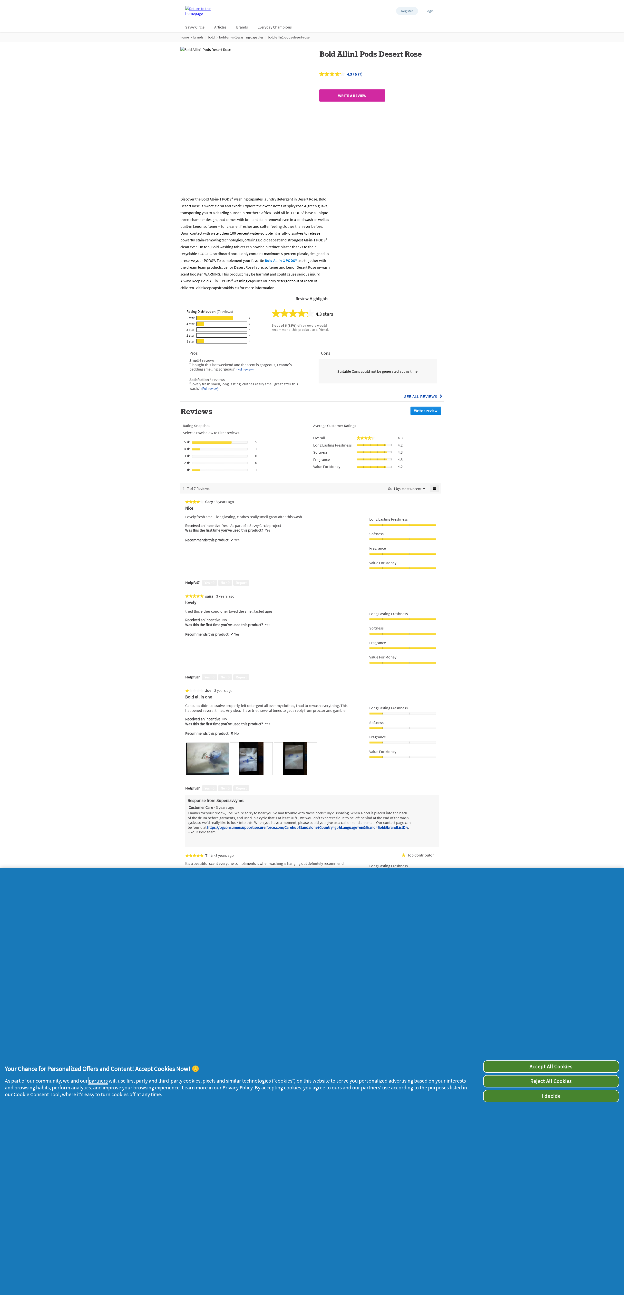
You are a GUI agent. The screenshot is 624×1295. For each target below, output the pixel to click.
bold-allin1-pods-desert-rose (289, 37)
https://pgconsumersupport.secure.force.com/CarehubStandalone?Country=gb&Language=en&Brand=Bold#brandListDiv (307, 827)
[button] (407, 11)
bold (211, 37)
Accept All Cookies (551, 1066)
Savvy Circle (195, 27)
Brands (242, 27)
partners (98, 1080)
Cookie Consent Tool (37, 1094)
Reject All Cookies (551, 1081)
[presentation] (207, 759)
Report (241, 582)
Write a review (352, 95)
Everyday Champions (275, 27)
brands (198, 37)
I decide (551, 1096)
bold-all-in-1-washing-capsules (241, 37)
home (184, 37)
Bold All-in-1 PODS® (281, 260)
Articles (220, 27)
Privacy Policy (238, 1087)
